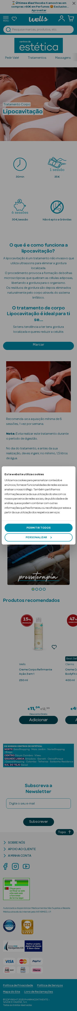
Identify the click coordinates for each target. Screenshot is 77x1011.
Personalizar (36, 537)
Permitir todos (38, 527)
